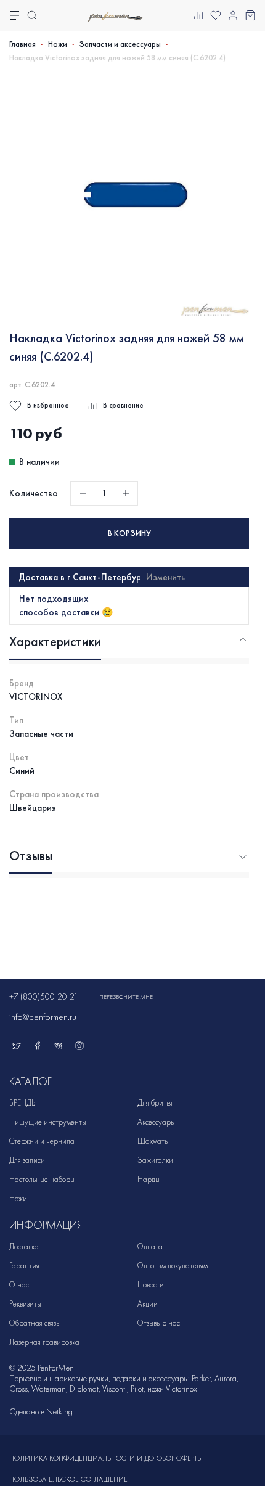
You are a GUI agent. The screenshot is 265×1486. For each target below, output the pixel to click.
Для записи (27, 1160)
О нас (19, 1284)
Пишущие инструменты (47, 1122)
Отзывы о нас (158, 1323)
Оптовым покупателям (172, 1265)
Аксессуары (156, 1122)
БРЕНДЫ (23, 1102)
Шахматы (153, 1141)
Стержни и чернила (42, 1141)
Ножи (57, 44)
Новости (150, 1284)
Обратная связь (34, 1323)
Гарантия (24, 1265)
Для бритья (155, 1102)
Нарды (148, 1179)
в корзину (129, 533)
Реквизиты (25, 1303)
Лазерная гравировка (44, 1342)
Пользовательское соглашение (68, 1479)
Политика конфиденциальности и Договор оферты (106, 1458)
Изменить (165, 577)
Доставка (24, 1246)
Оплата (150, 1246)
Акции (147, 1303)
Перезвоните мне (126, 997)
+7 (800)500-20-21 (43, 996)
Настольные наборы (42, 1179)
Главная (22, 44)
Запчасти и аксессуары (120, 44)
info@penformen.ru (42, 1016)
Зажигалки (155, 1160)
